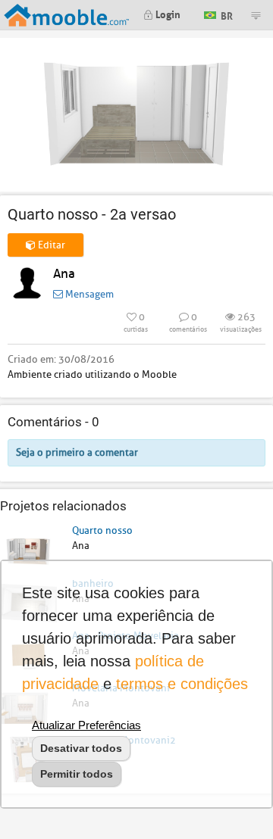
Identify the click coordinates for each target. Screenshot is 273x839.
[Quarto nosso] (28, 548)
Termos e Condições (182, 683)
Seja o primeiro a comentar (77, 452)
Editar (50, 245)
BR (225, 14)
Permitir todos (76, 774)
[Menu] (255, 15)
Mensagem (88, 294)
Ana (64, 274)
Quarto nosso (102, 530)
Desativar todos (81, 748)
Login (166, 13)
